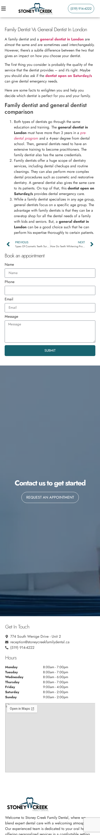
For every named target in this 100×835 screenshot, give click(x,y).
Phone (9, 282)
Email (9, 299)
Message (11, 317)
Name (9, 265)
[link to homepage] (35, 8)
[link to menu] (8, 8)
